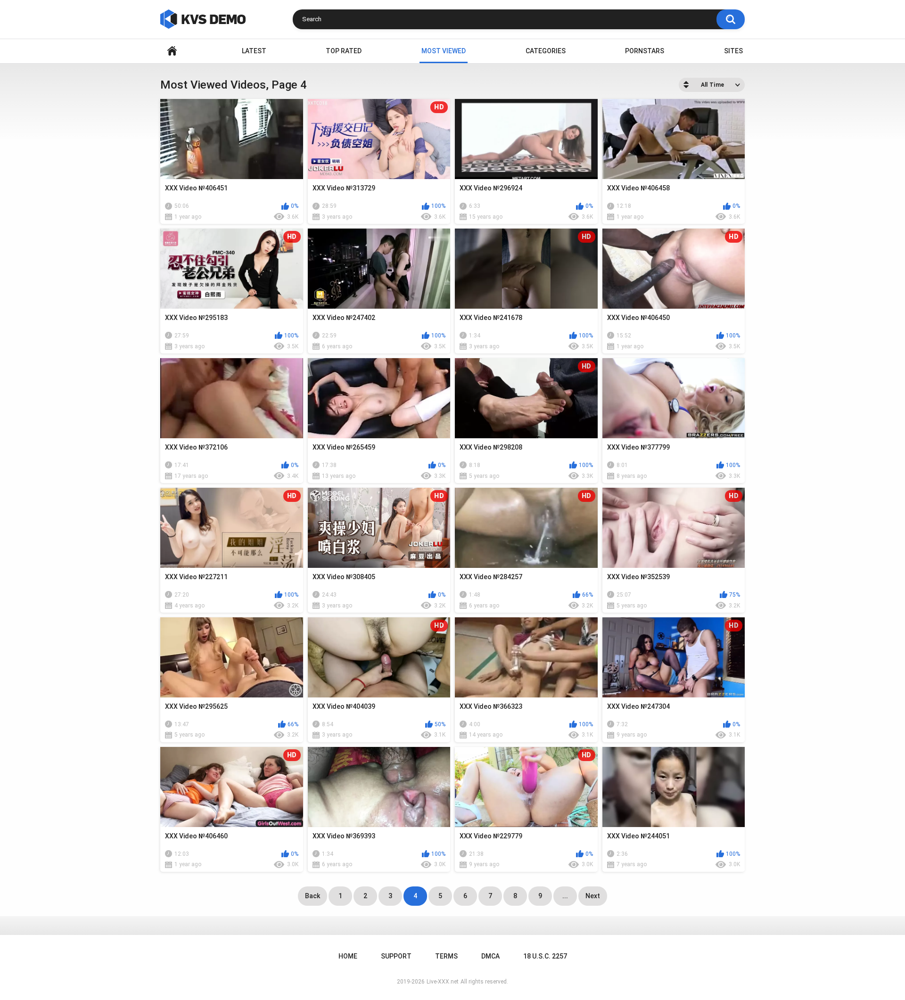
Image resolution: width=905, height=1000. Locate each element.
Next (592, 896)
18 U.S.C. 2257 (545, 956)
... (565, 896)
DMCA (490, 956)
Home (172, 51)
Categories (546, 51)
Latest (254, 51)
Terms (446, 956)
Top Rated (344, 51)
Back (312, 896)
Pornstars (644, 51)
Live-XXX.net (443, 981)
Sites (733, 51)
